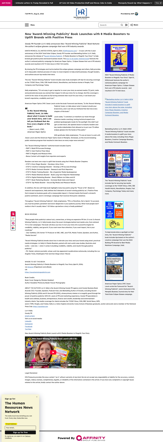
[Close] (37, 397)
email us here (30, 316)
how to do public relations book (77, 59)
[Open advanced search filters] (126, 25)
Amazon (30, 267)
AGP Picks (6, 3)
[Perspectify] (13, 218)
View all (158, 3)
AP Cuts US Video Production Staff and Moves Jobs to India (85, 3)
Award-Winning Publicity (53, 56)
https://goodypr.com (40, 306)
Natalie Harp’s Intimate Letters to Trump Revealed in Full (27, 3)
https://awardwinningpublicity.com (37, 272)
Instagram (29, 324)
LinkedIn (28, 321)
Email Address (11, 424)
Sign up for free (20, 432)
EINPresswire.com (69, 51)
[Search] (122, 25)
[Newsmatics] (13, 228)
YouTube (28, 329)
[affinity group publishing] (13, 223)
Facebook (28, 326)
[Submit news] (13, 214)
